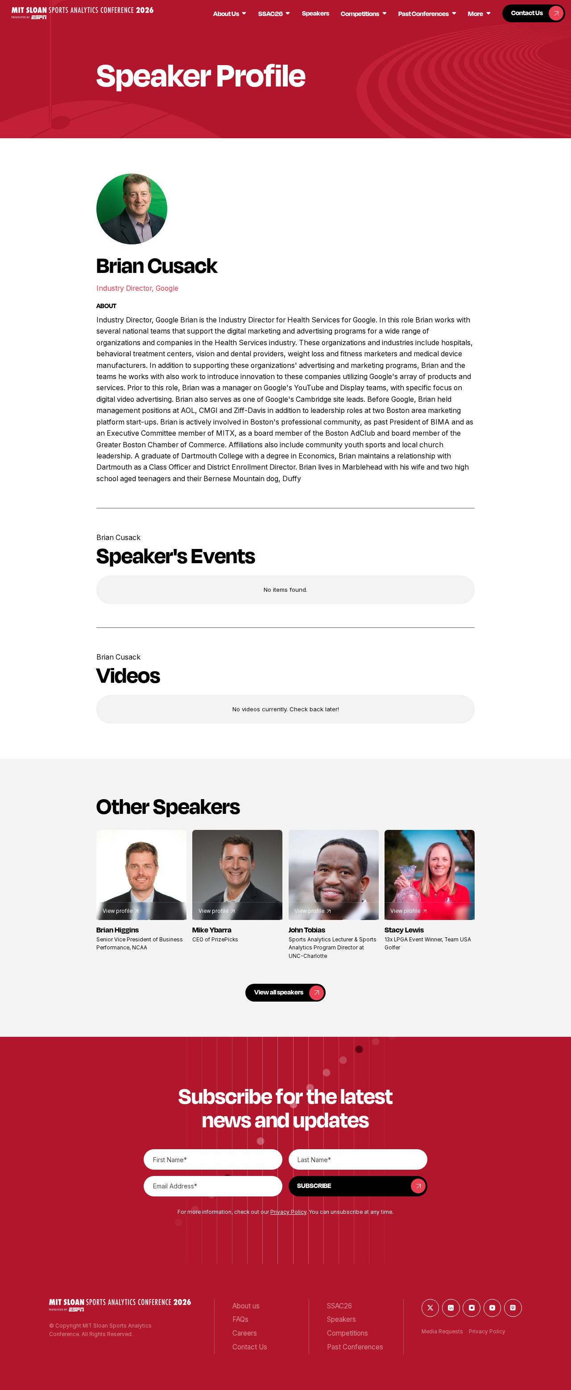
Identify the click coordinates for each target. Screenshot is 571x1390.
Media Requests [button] (442, 1331)
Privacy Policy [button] (288, 1212)
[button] (82, 13)
